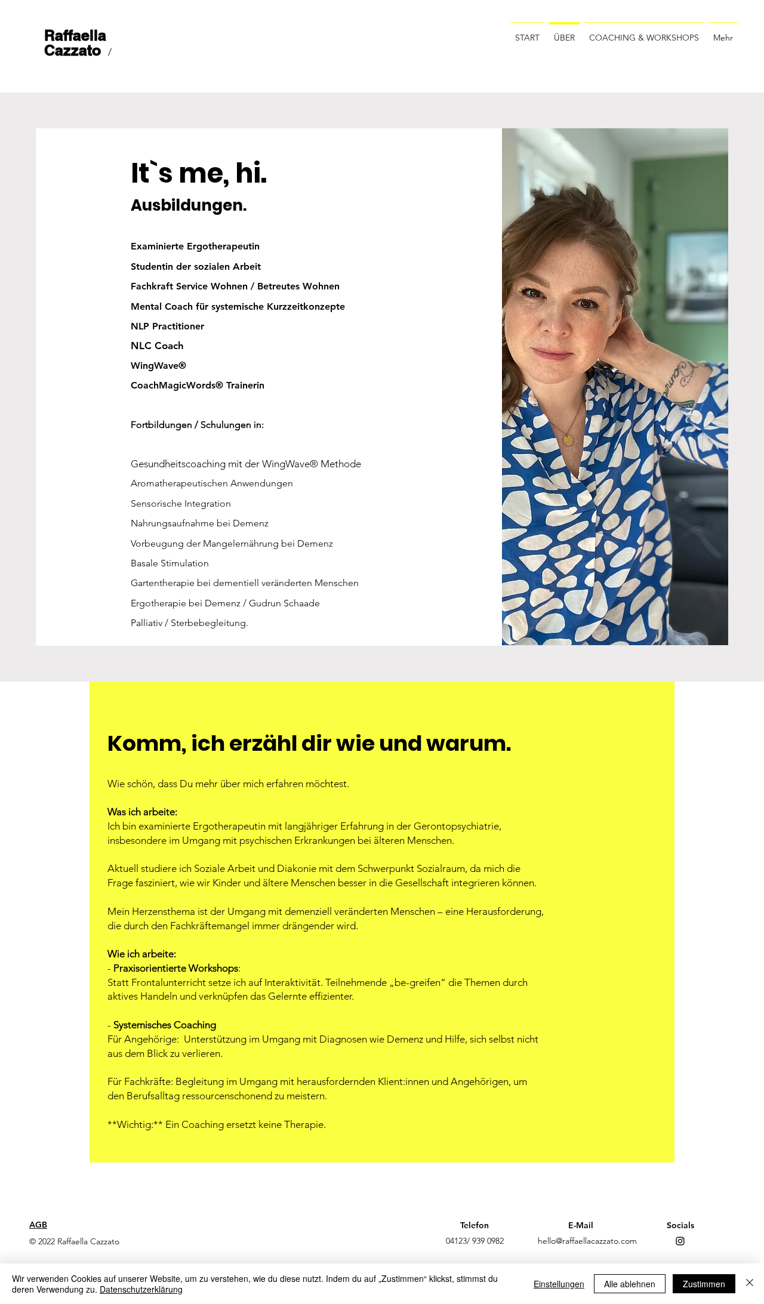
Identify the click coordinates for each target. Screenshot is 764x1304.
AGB (38, 1224)
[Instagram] (680, 1241)
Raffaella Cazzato (75, 42)
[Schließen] (750, 1283)
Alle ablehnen (629, 1284)
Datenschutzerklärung (141, 1289)
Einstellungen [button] (559, 1284)
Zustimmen (704, 1284)
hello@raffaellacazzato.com (587, 1240)
